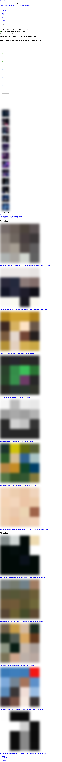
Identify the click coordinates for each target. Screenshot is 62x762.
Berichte (3, 16)
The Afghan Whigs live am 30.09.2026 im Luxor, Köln (17, 441)
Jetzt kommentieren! (21, 33)
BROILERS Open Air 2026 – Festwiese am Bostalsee (17, 353)
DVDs (3, 14)
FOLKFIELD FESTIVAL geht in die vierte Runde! (15, 397)
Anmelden (4, 760)
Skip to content (3, 0)
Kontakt (3, 756)
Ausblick (3, 11)
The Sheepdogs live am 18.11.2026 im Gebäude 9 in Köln (18, 485)
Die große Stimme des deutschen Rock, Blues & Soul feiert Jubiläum (22, 709)
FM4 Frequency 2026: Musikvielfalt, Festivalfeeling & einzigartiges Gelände (25, 265)
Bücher (3, 19)
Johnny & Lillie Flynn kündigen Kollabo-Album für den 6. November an (22, 621)
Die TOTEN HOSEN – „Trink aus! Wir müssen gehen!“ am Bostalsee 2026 (23, 309)
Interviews (4, 20)
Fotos (3, 17)
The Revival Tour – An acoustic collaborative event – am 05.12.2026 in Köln (24, 529)
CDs (3, 13)
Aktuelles (4, 10)
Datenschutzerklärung (6, 758)
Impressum (4, 757)
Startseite (4, 9)
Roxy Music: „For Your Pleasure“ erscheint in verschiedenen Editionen (23, 577)
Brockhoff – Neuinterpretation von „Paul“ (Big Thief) (17, 665)
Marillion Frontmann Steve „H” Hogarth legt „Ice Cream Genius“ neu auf (23, 753)
